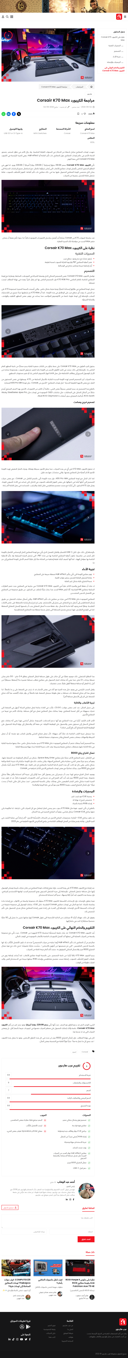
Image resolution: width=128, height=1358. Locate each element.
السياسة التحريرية (67, 1341)
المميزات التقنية (115, 45)
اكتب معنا (52, 1337)
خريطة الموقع (68, 1333)
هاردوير (89, 94)
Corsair (85, 1052)
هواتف (70, 1337)
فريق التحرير (51, 1325)
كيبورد (74, 1052)
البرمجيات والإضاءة (114, 62)
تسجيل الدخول (9, 1207)
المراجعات (79, 86)
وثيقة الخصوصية (49, 1329)
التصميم (117, 51)
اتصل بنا (70, 1329)
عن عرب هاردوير (68, 1325)
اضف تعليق (86, 1239)
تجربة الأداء (116, 56)
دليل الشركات (50, 1333)
